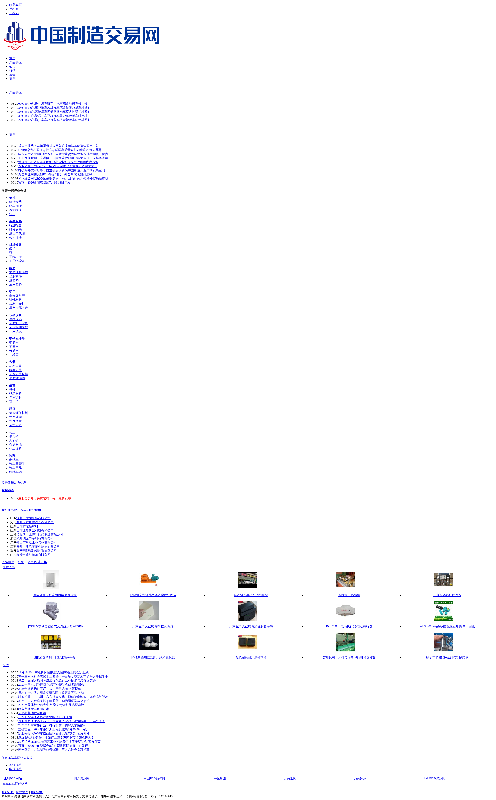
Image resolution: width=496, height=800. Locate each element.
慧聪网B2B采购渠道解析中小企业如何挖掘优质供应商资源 (58, 162)
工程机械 (15, 257)
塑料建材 (15, 397)
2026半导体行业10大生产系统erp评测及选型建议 (51, 705)
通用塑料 (15, 284)
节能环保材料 (18, 413)
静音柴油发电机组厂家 (33, 709)
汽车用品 (15, 468)
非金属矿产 (17, 295)
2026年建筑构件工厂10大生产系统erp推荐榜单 (49, 688)
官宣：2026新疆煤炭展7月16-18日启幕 (44, 182)
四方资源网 (81, 778)
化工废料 (15, 448)
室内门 (14, 401)
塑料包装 (15, 366)
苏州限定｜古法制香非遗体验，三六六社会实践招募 (54, 749)
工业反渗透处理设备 (447, 595)
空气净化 (15, 421)
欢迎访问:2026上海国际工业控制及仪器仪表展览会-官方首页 (59, 741)
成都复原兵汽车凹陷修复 (251, 595)
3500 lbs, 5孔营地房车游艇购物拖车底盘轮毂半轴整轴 (54, 111)
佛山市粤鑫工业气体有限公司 (36, 542)
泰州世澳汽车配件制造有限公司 (38, 546)
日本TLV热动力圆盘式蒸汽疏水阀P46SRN (55, 626)
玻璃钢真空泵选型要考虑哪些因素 (153, 595)
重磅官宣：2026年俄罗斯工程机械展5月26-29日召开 (53, 729)
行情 (21, 562)
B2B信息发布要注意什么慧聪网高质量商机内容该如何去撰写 (60, 150)
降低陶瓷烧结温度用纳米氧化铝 (153, 657)
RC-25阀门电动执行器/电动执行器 (349, 626)
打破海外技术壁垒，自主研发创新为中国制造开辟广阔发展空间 (61, 170)
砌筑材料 (15, 393)
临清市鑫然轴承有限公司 (33, 554)
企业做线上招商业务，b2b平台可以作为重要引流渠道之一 (57, 166)
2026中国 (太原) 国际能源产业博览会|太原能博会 (51, 684)
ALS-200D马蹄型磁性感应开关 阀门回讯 (447, 626)
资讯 (12, 134)
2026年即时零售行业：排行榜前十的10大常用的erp (52, 725)
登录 (5, 482)
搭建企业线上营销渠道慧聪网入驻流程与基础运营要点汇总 (58, 145)
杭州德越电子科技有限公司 (35, 538)
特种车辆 (15, 472)
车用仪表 (15, 331)
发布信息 (20, 482)
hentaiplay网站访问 (15, 783)
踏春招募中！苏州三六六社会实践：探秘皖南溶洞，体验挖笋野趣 (63, 696)
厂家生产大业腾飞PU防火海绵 (153, 626)
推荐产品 (9, 567)
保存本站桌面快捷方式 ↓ (18, 757)
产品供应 (15, 92)
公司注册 (15, 237)
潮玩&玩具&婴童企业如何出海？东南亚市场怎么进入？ (56, 737)
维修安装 (15, 229)
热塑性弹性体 (18, 272)
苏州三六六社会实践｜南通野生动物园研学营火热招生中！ (58, 701)
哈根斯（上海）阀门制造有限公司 (39, 534)
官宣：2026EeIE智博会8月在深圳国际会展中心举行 (53, 745)
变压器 (14, 346)
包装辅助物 (17, 378)
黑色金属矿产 (18, 307)
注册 (11, 482)
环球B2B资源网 (434, 778)
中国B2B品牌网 (154, 778)
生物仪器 (15, 319)
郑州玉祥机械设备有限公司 (35, 522)
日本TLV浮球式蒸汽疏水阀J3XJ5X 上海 (45, 717)
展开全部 (8, 190)
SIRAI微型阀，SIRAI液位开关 (54, 657)
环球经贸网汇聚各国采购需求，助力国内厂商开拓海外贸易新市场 (63, 178)
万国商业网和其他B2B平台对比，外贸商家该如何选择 (55, 174)
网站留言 (37, 792)
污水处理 (15, 417)
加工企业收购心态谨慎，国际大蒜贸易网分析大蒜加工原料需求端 (63, 158)
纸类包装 (15, 370)
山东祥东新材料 (27, 526)
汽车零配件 (17, 464)
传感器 (14, 350)
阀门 (12, 248)
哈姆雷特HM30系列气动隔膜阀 (447, 657)
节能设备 (15, 425)
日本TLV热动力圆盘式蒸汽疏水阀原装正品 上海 (51, 692)
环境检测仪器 (18, 327)
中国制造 (220, 778)
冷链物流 (15, 210)
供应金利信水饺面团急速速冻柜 (55, 595)
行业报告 (15, 225)
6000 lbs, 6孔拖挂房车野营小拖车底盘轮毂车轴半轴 (53, 103)
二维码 (14, 13)
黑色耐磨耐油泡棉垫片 (251, 657)
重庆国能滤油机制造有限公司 (36, 550)
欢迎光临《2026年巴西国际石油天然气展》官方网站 (54, 733)
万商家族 (360, 778)
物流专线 (15, 201)
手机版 (14, 9)
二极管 (14, 354)
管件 (12, 389)
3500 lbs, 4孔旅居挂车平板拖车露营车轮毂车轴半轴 (53, 115)
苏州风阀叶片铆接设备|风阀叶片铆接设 (349, 657)
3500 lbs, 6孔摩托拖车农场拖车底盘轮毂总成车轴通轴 (54, 107)
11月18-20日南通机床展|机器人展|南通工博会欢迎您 (53, 672)
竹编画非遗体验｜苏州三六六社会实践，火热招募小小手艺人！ (61, 721)
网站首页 (8, 792)
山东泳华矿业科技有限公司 (35, 530)
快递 (12, 214)
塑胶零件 (15, 276)
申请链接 (15, 769)
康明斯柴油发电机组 (32, 713)
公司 (31, 562)
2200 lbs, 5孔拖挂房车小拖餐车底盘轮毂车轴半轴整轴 (54, 120)
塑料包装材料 (18, 374)
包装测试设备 (18, 323)
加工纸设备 (17, 261)
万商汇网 (290, 778)
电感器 (14, 342)
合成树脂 (15, 444)
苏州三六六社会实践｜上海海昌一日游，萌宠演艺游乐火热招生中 (63, 676)
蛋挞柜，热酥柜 (349, 595)
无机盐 (14, 440)
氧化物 (14, 436)
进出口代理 (17, 233)
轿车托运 (15, 206)
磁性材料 (15, 299)
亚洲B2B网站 (13, 778)
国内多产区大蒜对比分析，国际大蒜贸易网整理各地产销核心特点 (63, 154)
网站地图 (22, 792)
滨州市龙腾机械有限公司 (33, 518)
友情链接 (15, 765)
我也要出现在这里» (15, 510)
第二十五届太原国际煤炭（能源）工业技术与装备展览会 (57, 680)
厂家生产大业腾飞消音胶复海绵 (251, 626)
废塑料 (14, 280)
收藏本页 (15, 5)
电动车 (14, 459)
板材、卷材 (17, 303)
